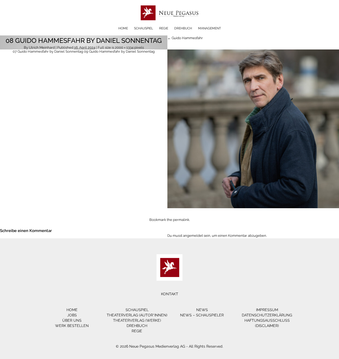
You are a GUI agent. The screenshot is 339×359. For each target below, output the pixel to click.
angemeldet (193, 236)
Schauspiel (143, 28)
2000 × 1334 (124, 47)
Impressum (267, 310)
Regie (163, 28)
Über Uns (72, 320)
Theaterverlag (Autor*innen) (137, 315)
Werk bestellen (72, 326)
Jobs (72, 315)
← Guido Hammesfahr (185, 38)
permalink (181, 220)
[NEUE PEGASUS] (170, 24)
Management (209, 28)
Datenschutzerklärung (267, 315)
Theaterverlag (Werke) (137, 320)
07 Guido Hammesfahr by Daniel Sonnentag (48, 51)
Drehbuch (183, 28)
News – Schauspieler (202, 315)
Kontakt (169, 294)
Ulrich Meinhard (42, 47)
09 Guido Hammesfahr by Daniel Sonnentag (119, 51)
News (202, 310)
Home (123, 28)
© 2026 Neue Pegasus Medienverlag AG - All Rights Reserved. (169, 346)
